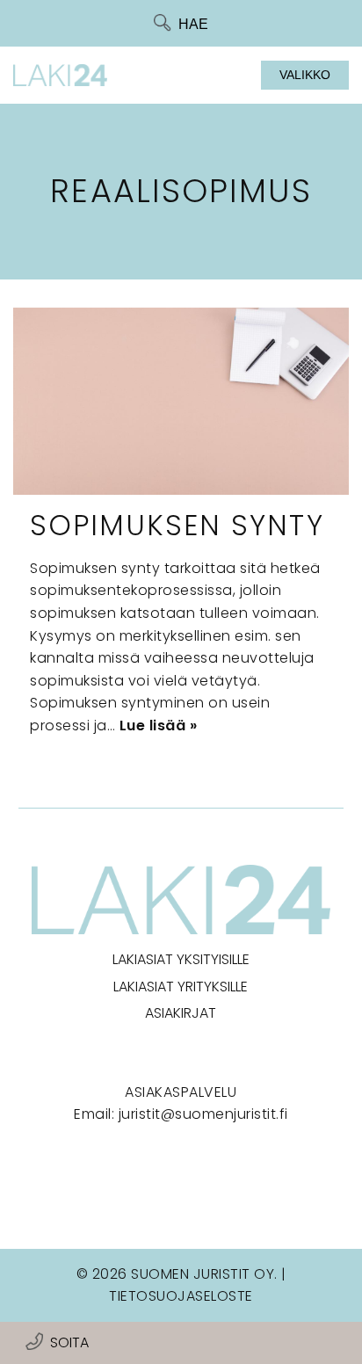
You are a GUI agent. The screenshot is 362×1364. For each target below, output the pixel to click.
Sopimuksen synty (177, 525)
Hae (193, 24)
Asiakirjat (180, 1013)
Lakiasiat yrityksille (180, 986)
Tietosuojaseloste (181, 1296)
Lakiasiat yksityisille (181, 959)
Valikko (304, 75)
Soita (69, 1342)
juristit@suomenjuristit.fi (203, 1114)
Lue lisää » (158, 725)
